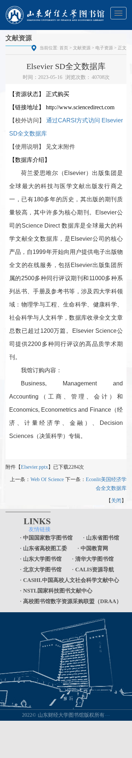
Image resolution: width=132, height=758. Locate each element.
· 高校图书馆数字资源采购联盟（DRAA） (71, 601)
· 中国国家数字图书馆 (46, 538)
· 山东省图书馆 (101, 538)
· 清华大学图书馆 (93, 559)
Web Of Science (47, 479)
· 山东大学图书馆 (41, 559)
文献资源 (82, 47)
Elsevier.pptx (34, 467)
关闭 (116, 500)
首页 (63, 47)
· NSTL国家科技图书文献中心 (56, 591)
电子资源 (104, 47)
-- (108, 715)
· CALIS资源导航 (93, 569)
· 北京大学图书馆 (41, 569)
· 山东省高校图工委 (43, 548)
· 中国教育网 (92, 548)
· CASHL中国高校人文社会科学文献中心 (69, 580)
